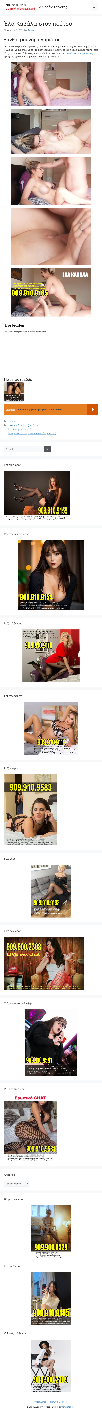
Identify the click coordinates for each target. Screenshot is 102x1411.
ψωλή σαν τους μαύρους (79, 53)
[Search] (47, 449)
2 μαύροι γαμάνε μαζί (19, 429)
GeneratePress (68, 1407)
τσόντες (12, 421)
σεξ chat (34, 425)
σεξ (27, 425)
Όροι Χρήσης (41, 1402)
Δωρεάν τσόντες (53, 7)
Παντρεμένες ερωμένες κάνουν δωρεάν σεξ (32, 433)
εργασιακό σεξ (16, 425)
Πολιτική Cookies (58, 1402)
